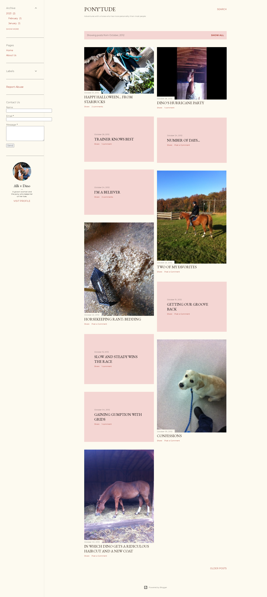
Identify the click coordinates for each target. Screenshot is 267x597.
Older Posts (218, 568)
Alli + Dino (22, 185)
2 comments (97, 106)
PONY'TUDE (100, 9)
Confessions (169, 435)
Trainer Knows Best (114, 139)
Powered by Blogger (158, 587)
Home (9, 50)
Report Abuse (14, 86)
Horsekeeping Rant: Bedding (112, 319)
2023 (10, 13)
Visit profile (22, 201)
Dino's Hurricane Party (180, 102)
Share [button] (86, 106)
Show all (217, 35)
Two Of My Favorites (177, 267)
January (14, 23)
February (14, 18)
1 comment (169, 107)
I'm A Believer (107, 192)
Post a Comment (182, 145)
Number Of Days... (183, 140)
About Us (11, 55)
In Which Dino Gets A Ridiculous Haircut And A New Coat (116, 548)
